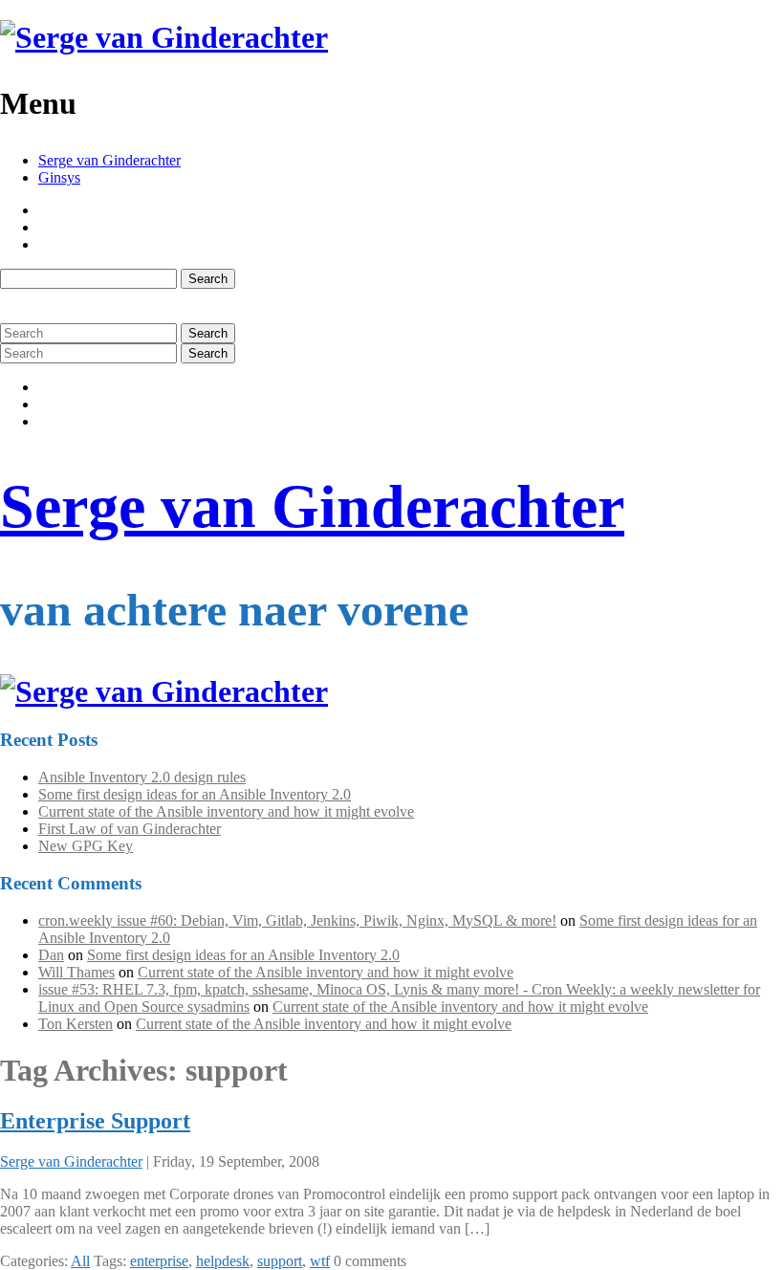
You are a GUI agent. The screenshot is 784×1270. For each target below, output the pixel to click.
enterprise (159, 1261)
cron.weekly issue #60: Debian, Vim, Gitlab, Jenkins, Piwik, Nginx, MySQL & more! (297, 920)
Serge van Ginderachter (109, 160)
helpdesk (223, 1261)
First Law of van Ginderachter (129, 829)
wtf (320, 1261)
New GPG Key (85, 846)
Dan (51, 955)
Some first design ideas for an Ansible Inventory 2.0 (194, 794)
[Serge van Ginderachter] (164, 37)
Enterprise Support (95, 1120)
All (80, 1261)
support (279, 1261)
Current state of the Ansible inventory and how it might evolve (226, 811)
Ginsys (59, 177)
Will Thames (76, 972)
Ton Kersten (75, 1024)
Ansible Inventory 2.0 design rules (142, 777)
